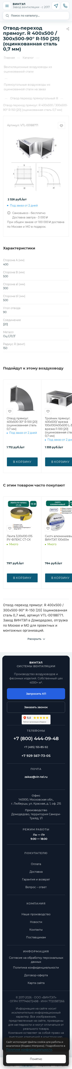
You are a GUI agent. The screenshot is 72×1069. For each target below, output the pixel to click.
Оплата (36, 864)
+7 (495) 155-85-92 (36, 747)
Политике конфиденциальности (29, 1049)
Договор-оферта (36, 975)
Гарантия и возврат (36, 879)
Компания (36, 903)
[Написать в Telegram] (56, 6)
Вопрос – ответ (36, 887)
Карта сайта (36, 983)
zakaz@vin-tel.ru (36, 777)
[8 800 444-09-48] (36, 738)
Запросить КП (36, 693)
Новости (36, 922)
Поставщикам (36, 937)
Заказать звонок (36, 707)
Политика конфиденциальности (36, 967)
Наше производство (36, 914)
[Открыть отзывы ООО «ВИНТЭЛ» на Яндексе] (36, 719)
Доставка (36, 871)
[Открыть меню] (7, 6)
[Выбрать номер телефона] (65, 6)
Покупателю (35, 853)
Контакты (36, 929)
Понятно (36, 1059)
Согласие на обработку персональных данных (36, 959)
